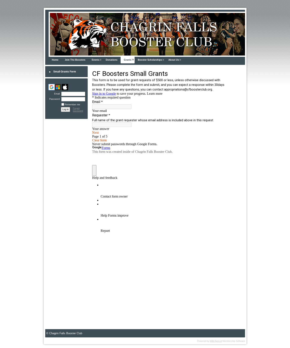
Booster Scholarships (150, 59)
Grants (127, 59)
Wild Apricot (216, 341)
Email (56, 93)
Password (54, 99)
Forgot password (78, 109)
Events (95, 59)
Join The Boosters (75, 59)
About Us (173, 59)
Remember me (72, 104)
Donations (111, 59)
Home (55, 59)
